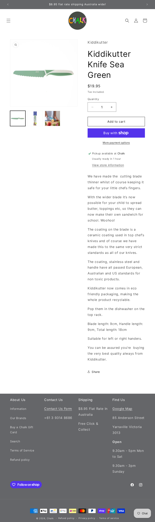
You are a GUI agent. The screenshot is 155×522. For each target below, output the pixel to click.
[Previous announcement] (7, 4)
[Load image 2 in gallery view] (35, 118)
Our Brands (18, 418)
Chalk (50, 518)
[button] (8, 20)
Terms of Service (22, 450)
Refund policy (20, 459)
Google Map (122, 409)
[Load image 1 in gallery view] (17, 118)
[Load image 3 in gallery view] (52, 118)
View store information (108, 165)
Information (18, 408)
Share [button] (96, 371)
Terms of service (109, 518)
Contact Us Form (58, 409)
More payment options (116, 142)
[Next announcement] (147, 4)
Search (15, 441)
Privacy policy (87, 518)
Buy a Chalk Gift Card (21, 429)
